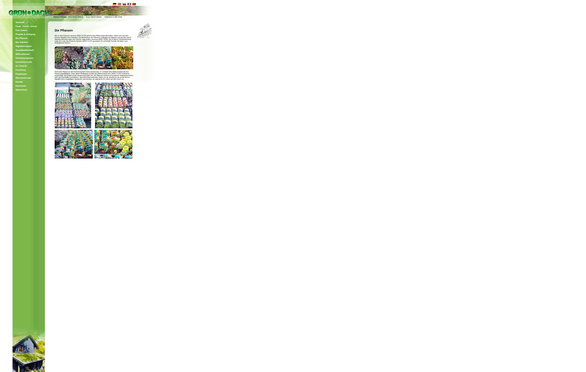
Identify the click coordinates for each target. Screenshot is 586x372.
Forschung (21, 70)
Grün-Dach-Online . (76, 17)
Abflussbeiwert (23, 54)
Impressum (21, 86)
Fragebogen (21, 74)
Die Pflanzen (21, 38)
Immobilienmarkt (24, 62)
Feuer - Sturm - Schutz (26, 26)
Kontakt (19, 82)
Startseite (20, 22)
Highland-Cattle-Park (113, 17)
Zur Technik (21, 66)
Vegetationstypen (24, 46)
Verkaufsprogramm (25, 58)
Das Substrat (22, 42)
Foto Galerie (21, 30)
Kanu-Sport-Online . (94, 17)
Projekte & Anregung (25, 34)
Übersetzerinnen (23, 78)
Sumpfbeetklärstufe (25, 50)
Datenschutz (21, 90)
